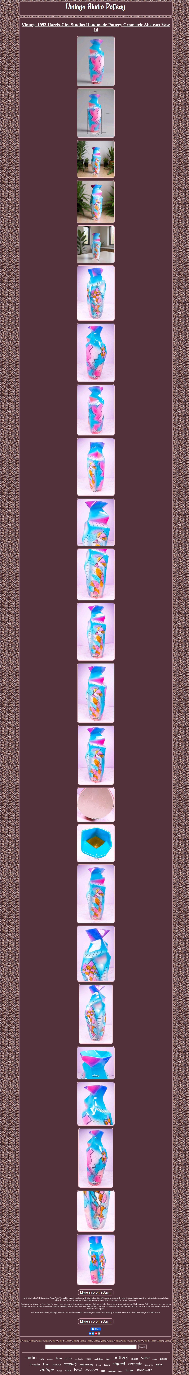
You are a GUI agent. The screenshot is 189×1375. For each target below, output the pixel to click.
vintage (46, 1369)
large (129, 1370)
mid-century (86, 1364)
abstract (56, 1364)
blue (59, 1358)
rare (68, 1370)
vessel (88, 1359)
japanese (50, 1359)
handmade (111, 1371)
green (120, 1371)
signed (119, 1363)
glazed (163, 1358)
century (70, 1363)
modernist (149, 1365)
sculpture (98, 1359)
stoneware (144, 1370)
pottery (120, 1357)
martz (134, 1358)
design (107, 1365)
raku (159, 1364)
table (108, 1359)
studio (31, 1357)
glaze (68, 1358)
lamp (46, 1364)
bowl (78, 1369)
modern (91, 1370)
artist (42, 1359)
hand (59, 1370)
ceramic (135, 1363)
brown (98, 1365)
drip (103, 1371)
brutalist (35, 1364)
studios (155, 1359)
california (79, 1359)
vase (145, 1357)
